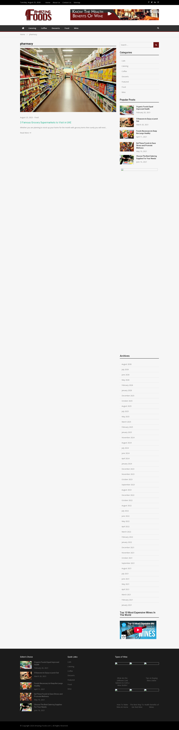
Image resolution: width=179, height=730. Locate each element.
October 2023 (127, 479)
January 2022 (127, 542)
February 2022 (127, 537)
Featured (125, 82)
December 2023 (128, 469)
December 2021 (128, 547)
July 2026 (125, 369)
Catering (32, 28)
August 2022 (127, 505)
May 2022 (125, 521)
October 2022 (127, 500)
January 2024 (127, 464)
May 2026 (125, 380)
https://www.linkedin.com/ (155, 2)
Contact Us (66, 2)
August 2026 (127, 364)
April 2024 (125, 458)
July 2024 (125, 448)
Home (47, 2)
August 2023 (127, 490)
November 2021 (128, 553)
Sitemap (77, 2)
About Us (56, 2)
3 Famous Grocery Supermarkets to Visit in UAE (45, 122)
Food (67, 28)
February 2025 (127, 427)
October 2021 (127, 558)
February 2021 (127, 600)
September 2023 (128, 484)
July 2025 (125, 411)
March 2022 (126, 532)
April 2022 (125, 526)
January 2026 (127, 390)
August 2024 (127, 443)
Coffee (44, 28)
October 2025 (127, 401)
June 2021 (125, 579)
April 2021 (125, 589)
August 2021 (127, 568)
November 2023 (128, 474)
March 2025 (126, 422)
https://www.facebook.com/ (148, 2)
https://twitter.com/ (152, 2)
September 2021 (128, 563)
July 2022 (125, 511)
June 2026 (125, 375)
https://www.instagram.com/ (158, 2)
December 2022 (128, 495)
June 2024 (125, 453)
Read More (24, 133)
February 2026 (127, 385)
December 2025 (128, 395)
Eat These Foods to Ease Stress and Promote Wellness (146, 145)
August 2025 (127, 406)
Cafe (123, 61)
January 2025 (127, 432)
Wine (76, 28)
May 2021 (125, 584)
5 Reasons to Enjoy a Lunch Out (46, 673)
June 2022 (125, 516)
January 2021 (127, 605)
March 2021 (126, 594)
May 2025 (125, 416)
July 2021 (125, 573)
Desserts (56, 28)
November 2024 (128, 437)
